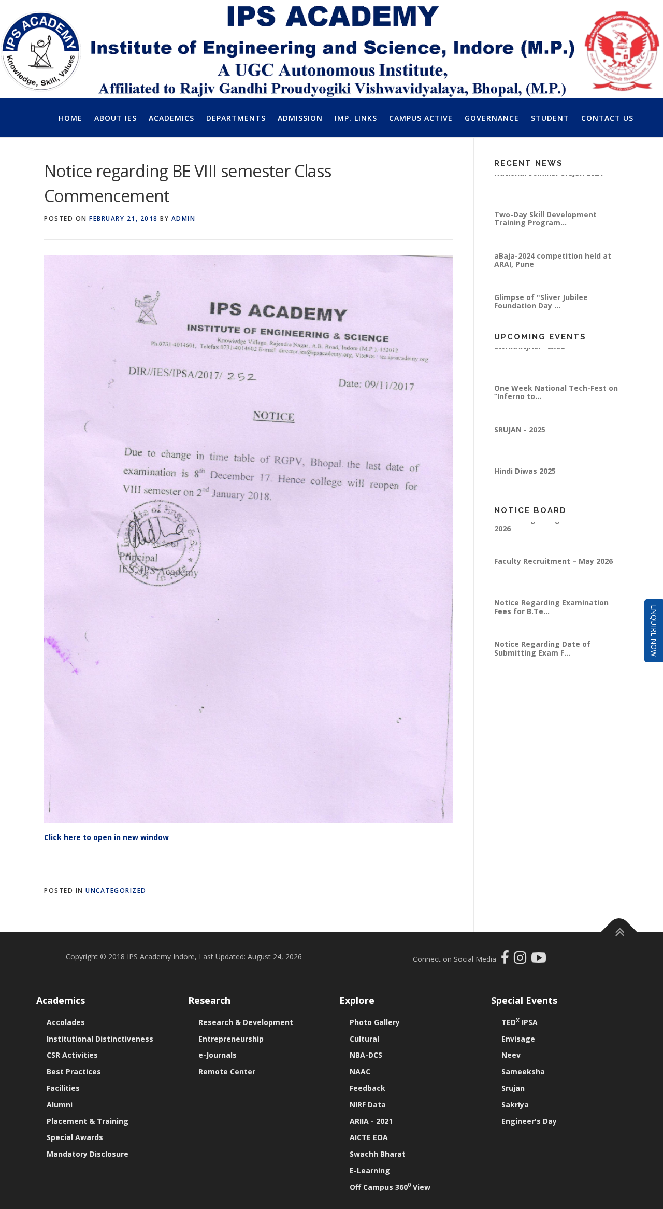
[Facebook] (506, 960)
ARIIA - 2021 (371, 1121)
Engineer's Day (529, 1121)
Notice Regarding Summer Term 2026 (554, 532)
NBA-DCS (366, 1055)
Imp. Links (356, 118)
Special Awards (75, 1137)
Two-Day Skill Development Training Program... (545, 227)
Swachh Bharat (378, 1154)
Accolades (66, 1022)
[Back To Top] (619, 932)
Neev (511, 1055)
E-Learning (370, 1170)
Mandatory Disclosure (87, 1154)
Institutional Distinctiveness (100, 1039)
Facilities (63, 1088)
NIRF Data (368, 1105)
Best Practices (74, 1071)
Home (70, 118)
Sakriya (515, 1105)
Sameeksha (523, 1071)
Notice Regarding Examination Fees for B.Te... (551, 615)
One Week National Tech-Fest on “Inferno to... (556, 400)
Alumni (60, 1105)
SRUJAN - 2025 (519, 438)
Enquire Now (654, 631)
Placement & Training (87, 1121)
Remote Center (226, 1071)
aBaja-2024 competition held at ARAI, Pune (552, 268)
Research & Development (245, 1022)
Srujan (513, 1088)
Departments (236, 118)
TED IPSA (519, 1022)
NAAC (360, 1071)
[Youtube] (538, 960)
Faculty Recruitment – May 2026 (553, 570)
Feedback (367, 1088)
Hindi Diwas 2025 (525, 479)
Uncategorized (116, 890)
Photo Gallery (375, 1022)
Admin (183, 218)
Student (550, 118)
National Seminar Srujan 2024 (548, 181)
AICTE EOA (369, 1137)
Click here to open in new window (106, 837)
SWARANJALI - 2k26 (529, 355)
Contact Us (607, 118)
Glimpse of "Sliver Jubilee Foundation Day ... (541, 310)
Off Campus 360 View (390, 1187)
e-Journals (217, 1055)
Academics (171, 118)
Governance (492, 118)
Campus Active (421, 118)
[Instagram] (522, 960)
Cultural (364, 1039)
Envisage (518, 1039)
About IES (115, 118)
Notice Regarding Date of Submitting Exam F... (542, 657)
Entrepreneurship (231, 1039)
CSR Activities (72, 1055)
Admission (300, 118)
